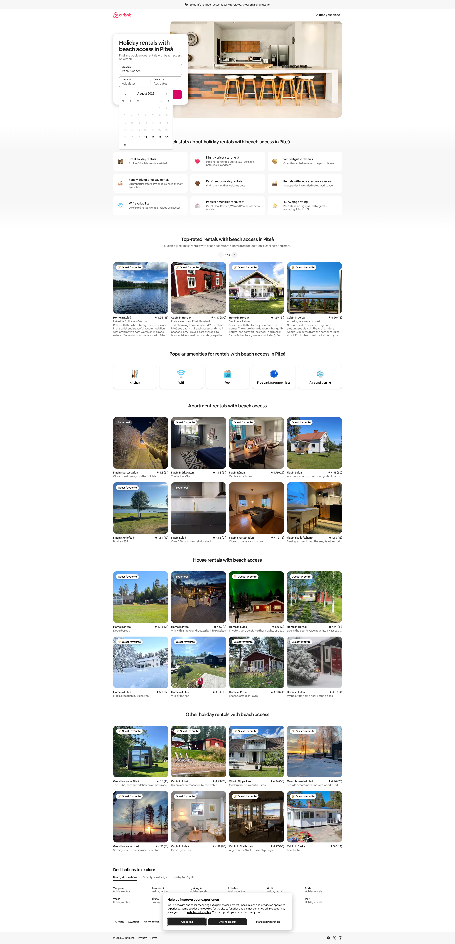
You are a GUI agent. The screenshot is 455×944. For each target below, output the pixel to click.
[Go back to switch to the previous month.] (125, 94)
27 (145, 137)
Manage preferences (268, 921)
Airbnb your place (328, 15)
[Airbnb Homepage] (122, 15)
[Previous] (221, 255)
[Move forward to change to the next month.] (166, 94)
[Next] (234, 255)
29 (159, 137)
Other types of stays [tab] (155, 877)
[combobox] (150, 71)
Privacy (142, 938)
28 (152, 137)
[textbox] (135, 83)
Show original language (256, 4)
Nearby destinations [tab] (125, 877)
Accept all (187, 921)
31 (125, 144)
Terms (153, 938)
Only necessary (228, 921)
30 (166, 137)
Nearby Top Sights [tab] (183, 877)
